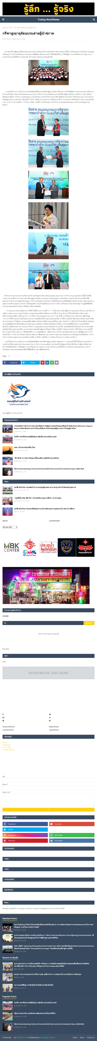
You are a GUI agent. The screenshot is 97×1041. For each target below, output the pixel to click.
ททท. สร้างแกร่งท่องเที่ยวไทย (24, 447)
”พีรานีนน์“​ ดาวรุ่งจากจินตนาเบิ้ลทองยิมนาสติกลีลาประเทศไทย (36, 458)
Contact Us (90, 1037)
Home (75, 1037)
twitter (54, 727)
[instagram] (25, 835)
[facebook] (25, 824)
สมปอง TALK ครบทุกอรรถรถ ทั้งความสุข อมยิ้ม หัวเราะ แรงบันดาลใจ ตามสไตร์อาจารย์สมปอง (47, 974)
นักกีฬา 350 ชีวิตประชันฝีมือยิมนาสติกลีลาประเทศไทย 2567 (35, 436)
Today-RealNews (48, 19)
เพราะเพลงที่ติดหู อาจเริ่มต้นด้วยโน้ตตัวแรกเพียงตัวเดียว (34, 985)
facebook (9, 727)
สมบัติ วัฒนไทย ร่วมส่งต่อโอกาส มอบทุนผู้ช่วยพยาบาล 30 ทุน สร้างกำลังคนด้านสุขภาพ (45, 487)
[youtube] (71, 824)
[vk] (71, 840)
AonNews (7, 39)
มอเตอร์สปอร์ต (54, 521)
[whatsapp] (71, 835)
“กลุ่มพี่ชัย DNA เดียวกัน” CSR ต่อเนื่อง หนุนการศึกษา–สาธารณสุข (37, 498)
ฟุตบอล (5, 521)
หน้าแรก (5, 28)
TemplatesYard (21, 1037)
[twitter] (25, 829)
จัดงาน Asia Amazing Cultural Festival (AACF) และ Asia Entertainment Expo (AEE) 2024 (49, 469)
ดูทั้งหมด (88, 623)
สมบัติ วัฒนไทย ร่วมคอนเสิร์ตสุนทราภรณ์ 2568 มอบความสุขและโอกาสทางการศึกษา (44, 509)
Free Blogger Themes (47, 1037)
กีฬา (10, 28)
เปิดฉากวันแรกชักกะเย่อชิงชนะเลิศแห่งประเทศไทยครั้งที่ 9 (34, 1013)
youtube (8, 730)
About (82, 1037)
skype (54, 730)
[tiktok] (71, 829)
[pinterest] (25, 840)
